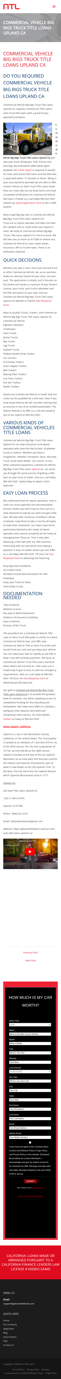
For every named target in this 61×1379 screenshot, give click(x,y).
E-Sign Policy (51, 1373)
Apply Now (8, 1328)
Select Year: (14, 1021)
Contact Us (8, 1345)
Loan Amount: (15, 1068)
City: (11, 1086)
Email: (12, 1124)
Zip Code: (13, 1077)
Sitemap (45, 1369)
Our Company (10, 1324)
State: (11, 1096)
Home (6, 1320)
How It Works (9, 1336)
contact (7, 718)
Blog (5, 1332)
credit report (24, 170)
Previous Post (30, 952)
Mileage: (13, 1058)
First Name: (14, 1105)
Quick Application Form (28, 202)
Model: (12, 1039)
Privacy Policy (33, 1369)
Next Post (30, 960)
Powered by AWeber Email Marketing (30, 1196)
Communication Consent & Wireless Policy (24, 1373)
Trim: (11, 1049)
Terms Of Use (18, 1369)
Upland (36, 469)
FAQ (5, 1341)
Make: (11, 1030)
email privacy (38, 1188)
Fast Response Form (34, 678)
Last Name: (14, 1115)
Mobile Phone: (15, 1133)
